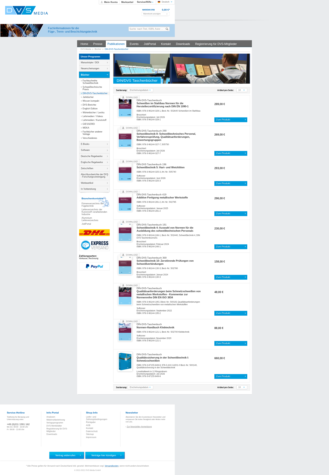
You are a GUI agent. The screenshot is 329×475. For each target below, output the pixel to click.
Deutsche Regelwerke (91, 156)
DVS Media (86, 49)
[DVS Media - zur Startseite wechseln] (26, 10)
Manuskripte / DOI (90, 62)
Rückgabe (91, 422)
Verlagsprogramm (54, 423)
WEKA (86, 127)
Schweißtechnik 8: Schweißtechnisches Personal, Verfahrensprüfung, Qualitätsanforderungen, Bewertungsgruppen (166, 136)
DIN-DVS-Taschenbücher (95, 93)
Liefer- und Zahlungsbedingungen (96, 418)
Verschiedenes (90, 138)
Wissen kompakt (91, 101)
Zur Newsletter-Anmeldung (139, 426)
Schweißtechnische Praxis (92, 88)
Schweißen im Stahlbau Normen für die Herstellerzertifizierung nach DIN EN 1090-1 (162, 103)
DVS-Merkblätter (54, 426)
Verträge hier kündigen (103, 455)
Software (85, 150)
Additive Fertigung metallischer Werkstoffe (162, 196)
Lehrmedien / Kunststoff (94, 120)
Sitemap (90, 434)
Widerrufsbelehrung (55, 420)
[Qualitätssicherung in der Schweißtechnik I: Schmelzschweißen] (126, 362)
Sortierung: (121, 90)
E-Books (85, 144)
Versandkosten (112, 466)
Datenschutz (92, 431)
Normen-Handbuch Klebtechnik (155, 326)
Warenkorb (148, 10)
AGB (88, 425)
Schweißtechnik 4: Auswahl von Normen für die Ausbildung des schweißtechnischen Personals (165, 227)
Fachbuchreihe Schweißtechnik (90, 81)
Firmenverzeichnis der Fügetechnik (92, 204)
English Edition (90, 108)
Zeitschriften (87, 168)
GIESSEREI (89, 124)
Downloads (51, 434)
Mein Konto (111, 2)
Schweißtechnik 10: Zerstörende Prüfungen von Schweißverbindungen (165, 261)
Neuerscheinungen (90, 68)
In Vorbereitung (88, 189)
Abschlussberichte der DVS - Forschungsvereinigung (94, 175)
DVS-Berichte (89, 104)
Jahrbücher (88, 97)
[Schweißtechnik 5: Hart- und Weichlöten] (126, 172)
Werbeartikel (87, 183)
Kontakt (89, 428)
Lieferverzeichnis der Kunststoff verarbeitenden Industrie (94, 212)
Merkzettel (127, 2)
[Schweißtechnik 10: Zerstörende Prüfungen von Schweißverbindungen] (126, 265)
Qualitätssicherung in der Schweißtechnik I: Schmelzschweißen (163, 357)
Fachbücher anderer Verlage (92, 132)
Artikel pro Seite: (225, 90)
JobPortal (86, 224)
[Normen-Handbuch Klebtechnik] (126, 332)
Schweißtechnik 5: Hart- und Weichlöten (161, 166)
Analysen (50, 417)
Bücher (98, 49)
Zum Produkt (223, 119)
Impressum (91, 437)
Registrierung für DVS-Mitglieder (57, 430)
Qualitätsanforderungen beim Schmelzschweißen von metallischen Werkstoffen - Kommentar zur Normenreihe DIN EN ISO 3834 (169, 293)
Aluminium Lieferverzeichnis (90, 219)
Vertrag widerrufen (65, 455)
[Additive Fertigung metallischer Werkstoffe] (126, 202)
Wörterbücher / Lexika (93, 112)
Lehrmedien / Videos (93, 116)
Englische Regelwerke (92, 162)
